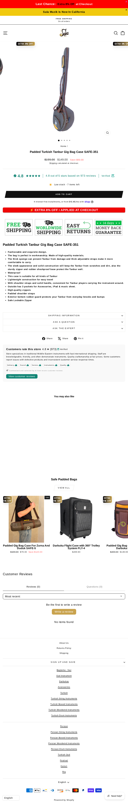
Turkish (64, 693)
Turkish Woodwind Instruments (63, 710)
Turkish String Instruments (64, 698)
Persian (64, 726)
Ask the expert (64, 328)
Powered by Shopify (64, 800)
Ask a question (64, 322)
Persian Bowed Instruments (64, 738)
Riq (64, 772)
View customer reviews (21, 376)
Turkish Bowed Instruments (64, 704)
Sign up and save (63, 662)
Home (63, 146)
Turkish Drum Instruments (64, 715)
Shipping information (64, 315)
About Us (63, 643)
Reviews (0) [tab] (33, 586)
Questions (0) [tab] (94, 586)
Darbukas (64, 681)
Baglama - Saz (64, 670)
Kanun (64, 766)
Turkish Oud (64, 754)
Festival (64, 760)
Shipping (53, 163)
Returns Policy (64, 648)
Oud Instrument (64, 676)
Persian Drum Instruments (64, 749)
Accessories (64, 687)
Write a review (64, 611)
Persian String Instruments (64, 732)
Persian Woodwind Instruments (64, 743)
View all (64, 488)
